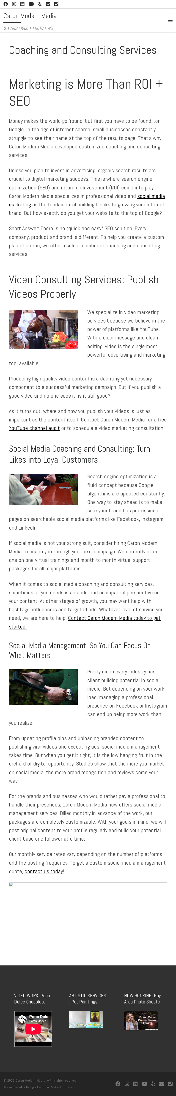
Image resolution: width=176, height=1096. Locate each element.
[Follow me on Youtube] (31, 4)
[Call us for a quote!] (56, 4)
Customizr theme (62, 1087)
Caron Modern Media (31, 1080)
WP (21, 1087)
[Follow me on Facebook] (5, 4)
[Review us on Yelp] (39, 4)
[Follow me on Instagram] (14, 4)
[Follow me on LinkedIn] (22, 4)
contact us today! (44, 871)
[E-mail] (48, 4)
